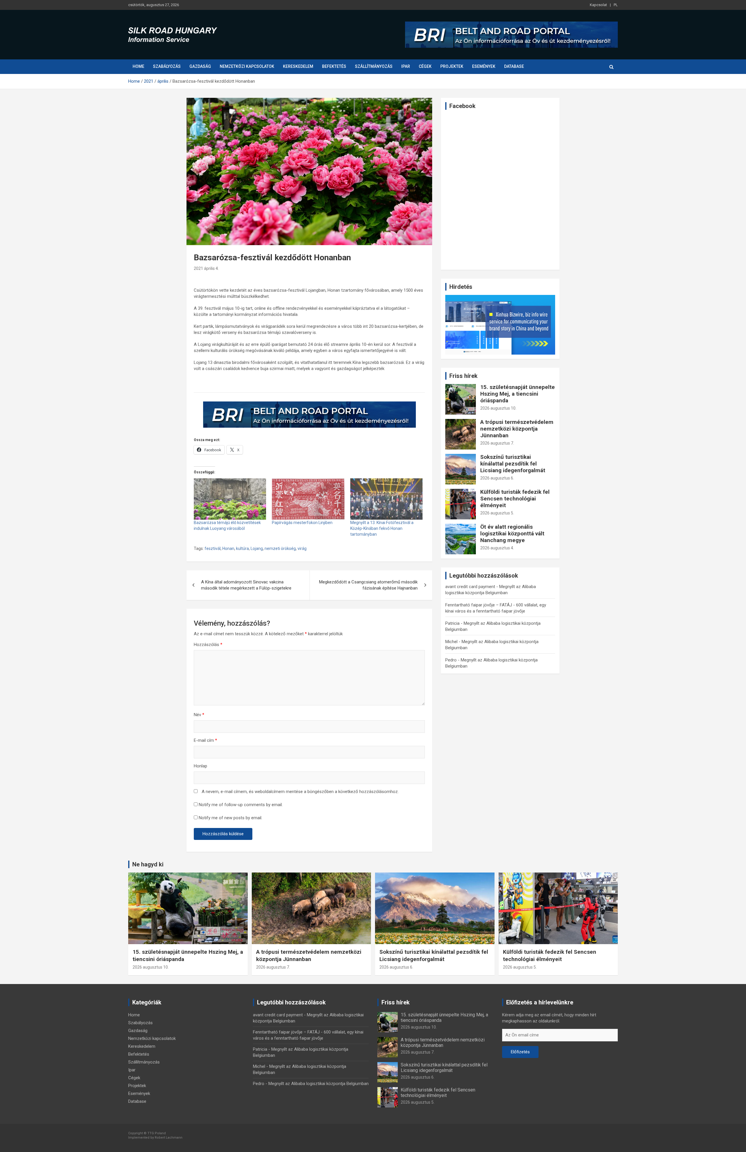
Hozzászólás (208, 644)
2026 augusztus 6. (497, 478)
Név (199, 714)
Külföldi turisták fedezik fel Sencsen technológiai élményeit (515, 499)
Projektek (451, 66)
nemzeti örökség (280, 548)
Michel (451, 641)
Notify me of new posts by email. (230, 817)
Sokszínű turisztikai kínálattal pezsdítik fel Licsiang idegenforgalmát (512, 464)
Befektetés (334, 66)
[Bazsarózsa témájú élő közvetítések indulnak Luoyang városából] (230, 499)
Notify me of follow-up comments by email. (241, 804)
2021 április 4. (206, 268)
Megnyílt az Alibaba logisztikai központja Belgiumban (318, 1083)
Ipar (405, 66)
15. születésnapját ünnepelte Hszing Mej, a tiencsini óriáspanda (517, 394)
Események (483, 66)
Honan (228, 548)
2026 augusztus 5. (497, 513)
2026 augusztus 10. (498, 408)
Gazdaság (200, 66)
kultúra (242, 548)
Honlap (200, 766)
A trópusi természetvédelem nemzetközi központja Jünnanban (516, 429)
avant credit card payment (470, 586)
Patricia (452, 623)
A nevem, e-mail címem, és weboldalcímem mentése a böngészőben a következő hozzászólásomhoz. (300, 791)
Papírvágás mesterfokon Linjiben (302, 522)
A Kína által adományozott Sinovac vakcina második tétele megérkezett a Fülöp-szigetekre (246, 585)
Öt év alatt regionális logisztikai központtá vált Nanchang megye (512, 533)
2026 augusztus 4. (497, 548)
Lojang (257, 548)
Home (138, 66)
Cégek (425, 66)
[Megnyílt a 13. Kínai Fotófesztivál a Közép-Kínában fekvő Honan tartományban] (386, 499)
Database (514, 66)
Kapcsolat (598, 5)
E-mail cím (205, 740)
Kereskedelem (298, 66)
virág (302, 548)
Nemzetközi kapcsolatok (247, 66)
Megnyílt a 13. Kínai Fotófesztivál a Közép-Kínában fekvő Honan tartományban (382, 528)
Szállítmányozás (374, 66)
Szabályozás (167, 66)
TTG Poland (156, 1133)
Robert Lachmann (168, 1137)
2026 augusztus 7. (497, 443)
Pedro (451, 660)
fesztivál (213, 548)
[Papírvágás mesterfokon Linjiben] (308, 499)
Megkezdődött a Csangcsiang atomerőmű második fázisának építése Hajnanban (368, 585)
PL (616, 5)
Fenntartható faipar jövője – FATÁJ (478, 605)
